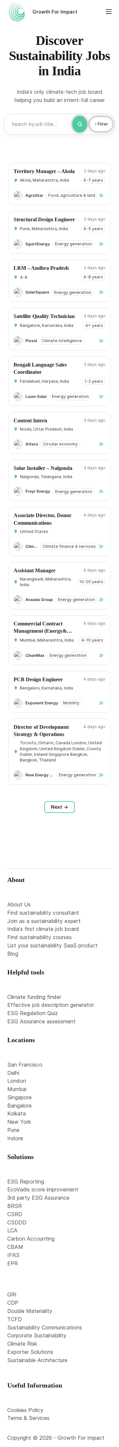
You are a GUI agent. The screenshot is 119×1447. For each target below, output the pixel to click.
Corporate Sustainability (36, 1335)
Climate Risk (22, 1343)
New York (19, 1121)
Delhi (13, 1073)
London (16, 1080)
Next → (59, 807)
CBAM (15, 1247)
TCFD (14, 1319)
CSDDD (16, 1222)
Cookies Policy (25, 1410)
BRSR (14, 1206)
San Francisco (24, 1064)
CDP (13, 1302)
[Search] (79, 124)
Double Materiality (29, 1311)
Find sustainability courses (39, 937)
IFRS (13, 1255)
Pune (13, 1130)
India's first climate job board (43, 929)
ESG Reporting (25, 1181)
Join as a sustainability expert (44, 921)
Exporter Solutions (30, 1352)
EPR (12, 1263)
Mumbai (16, 1089)
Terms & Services (28, 1418)
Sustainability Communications (44, 1327)
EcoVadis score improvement (42, 1189)
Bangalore (19, 1105)
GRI (12, 1294)
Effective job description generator (50, 1005)
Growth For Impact (54, 12)
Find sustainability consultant (43, 912)
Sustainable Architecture (37, 1360)
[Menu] (109, 12)
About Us (19, 904)
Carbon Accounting (31, 1238)
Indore (15, 1138)
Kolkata (16, 1113)
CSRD (14, 1214)
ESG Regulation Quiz (32, 1013)
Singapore (19, 1097)
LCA (12, 1230)
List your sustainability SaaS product (52, 945)
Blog (12, 953)
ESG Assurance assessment (41, 1021)
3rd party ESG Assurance (38, 1197)
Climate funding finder (34, 997)
